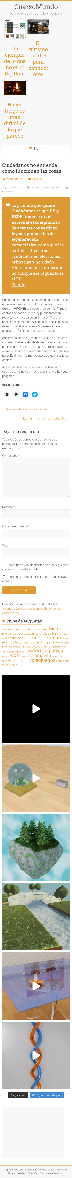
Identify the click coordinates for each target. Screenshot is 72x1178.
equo (66, 638)
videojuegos (42, 660)
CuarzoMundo (36, 6)
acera (4, 630)
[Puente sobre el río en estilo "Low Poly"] (36, 917)
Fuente (18, 284)
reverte (25, 656)
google (34, 642)
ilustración (64, 643)
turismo (7, 661)
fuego (25, 643)
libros (49, 647)
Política (37, 179)
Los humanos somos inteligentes (46, 418)
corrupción (25, 634)
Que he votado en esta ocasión (24, 409)
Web (5, 545)
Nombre (8, 507)
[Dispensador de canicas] (36, 709)
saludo (55, 656)
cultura (53, 634)
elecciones (54, 187)
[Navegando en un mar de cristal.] (36, 986)
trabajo (63, 656)
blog (14, 634)
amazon (13, 629)
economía (33, 638)
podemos (37, 651)
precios (5, 656)
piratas (22, 652)
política (56, 651)
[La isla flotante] (36, 847)
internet (7, 646)
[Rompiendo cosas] (36, 778)
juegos (29, 646)
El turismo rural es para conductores (38, 59)
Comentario (11, 455)
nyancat (10, 652)
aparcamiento (39, 629)
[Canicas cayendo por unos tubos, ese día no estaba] (36, 1055)
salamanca (39, 655)
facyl (18, 642)
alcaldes (35, 187)
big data (57, 629)
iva (22, 646)
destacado (16, 638)
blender (7, 633)
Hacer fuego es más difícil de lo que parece (15, 120)
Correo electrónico (15, 526)
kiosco (38, 646)
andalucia (24, 629)
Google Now (49, 642)
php (16, 652)
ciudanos (44, 187)
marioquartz (14, 179)
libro (45, 647)
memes (56, 647)
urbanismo (20, 661)
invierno (16, 647)
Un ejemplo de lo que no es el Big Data (15, 61)
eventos (8, 642)
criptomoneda (41, 634)
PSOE (15, 655)
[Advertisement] (33, 1132)
